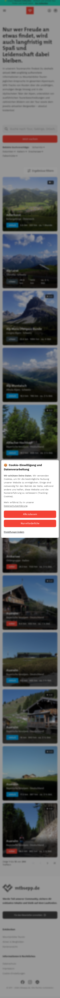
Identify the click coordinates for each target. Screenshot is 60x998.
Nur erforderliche (30, 523)
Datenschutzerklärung (15, 506)
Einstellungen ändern (14, 532)
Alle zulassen (30, 514)
